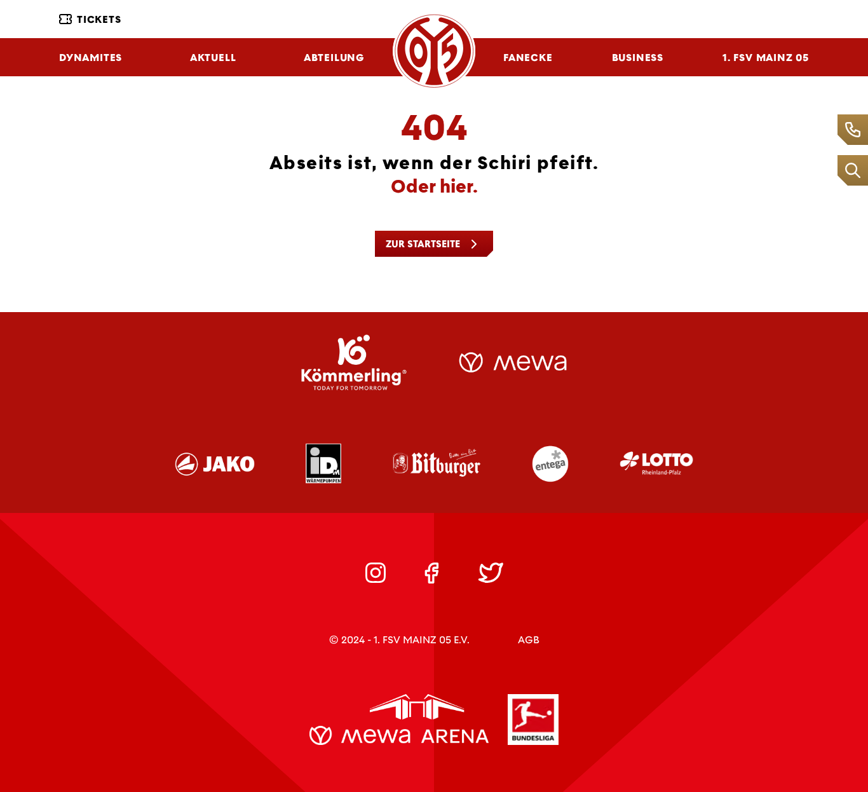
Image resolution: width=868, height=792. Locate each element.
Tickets (99, 19)
